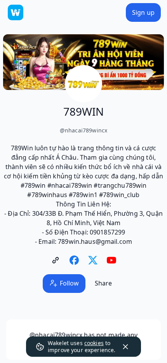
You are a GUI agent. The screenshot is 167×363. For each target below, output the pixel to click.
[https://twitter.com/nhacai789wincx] (92, 260)
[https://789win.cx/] (55, 260)
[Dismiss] (125, 346)
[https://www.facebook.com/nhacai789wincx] (74, 260)
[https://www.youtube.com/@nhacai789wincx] (111, 260)
